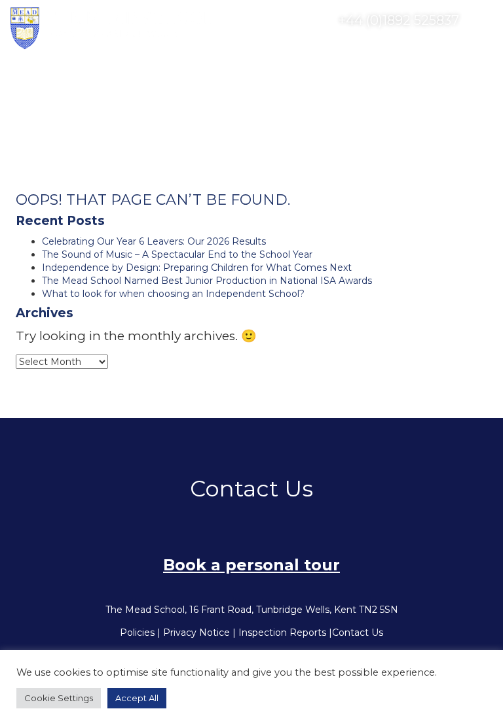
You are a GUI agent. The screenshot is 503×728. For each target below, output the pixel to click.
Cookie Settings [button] (58, 698)
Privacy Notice (196, 632)
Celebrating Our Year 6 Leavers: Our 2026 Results (154, 241)
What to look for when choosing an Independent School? (173, 294)
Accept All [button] (136, 698)
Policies (137, 632)
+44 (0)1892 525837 (397, 20)
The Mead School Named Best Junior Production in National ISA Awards (207, 280)
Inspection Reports (282, 632)
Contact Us (357, 632)
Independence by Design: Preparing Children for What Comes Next (197, 267)
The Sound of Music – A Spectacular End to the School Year (177, 254)
